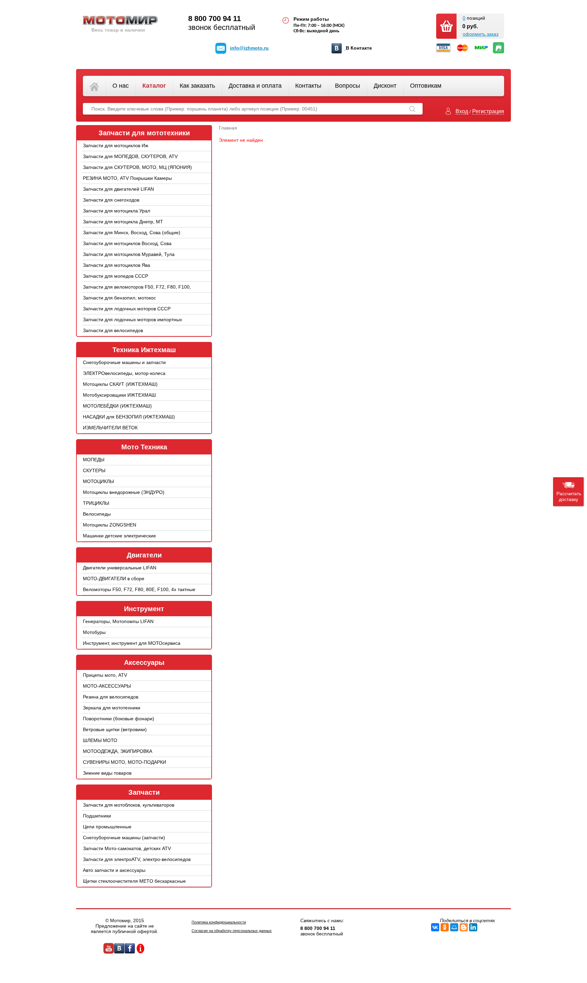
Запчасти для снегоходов (111, 200)
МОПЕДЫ (93, 459)
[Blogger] (464, 927)
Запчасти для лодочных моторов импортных (132, 319)
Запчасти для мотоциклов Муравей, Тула (129, 254)
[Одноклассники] (445, 927)
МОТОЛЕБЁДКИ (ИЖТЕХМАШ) (117, 406)
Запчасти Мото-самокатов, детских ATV (127, 848)
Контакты (308, 85)
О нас (120, 85)
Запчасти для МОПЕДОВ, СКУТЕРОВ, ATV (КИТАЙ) (130, 161)
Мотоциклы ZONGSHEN (109, 525)
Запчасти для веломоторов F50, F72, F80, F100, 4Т (137, 292)
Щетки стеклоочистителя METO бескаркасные (134, 881)
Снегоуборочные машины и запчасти (124, 362)
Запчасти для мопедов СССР (115, 276)
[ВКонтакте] (435, 927)
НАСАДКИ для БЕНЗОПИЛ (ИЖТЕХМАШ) (129, 416)
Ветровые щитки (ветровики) (115, 729)
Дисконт (385, 85)
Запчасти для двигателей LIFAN (118, 189)
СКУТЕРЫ (94, 470)
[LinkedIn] (473, 927)
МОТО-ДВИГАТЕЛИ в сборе (113, 578)
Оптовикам (425, 85)
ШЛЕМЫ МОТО (100, 740)
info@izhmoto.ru (249, 48)
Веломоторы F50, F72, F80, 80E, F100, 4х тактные (139, 589)
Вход (462, 111)
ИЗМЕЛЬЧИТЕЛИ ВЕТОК (110, 427)
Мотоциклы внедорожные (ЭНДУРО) (123, 492)
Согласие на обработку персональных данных (232, 931)
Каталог (154, 85)
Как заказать (197, 85)
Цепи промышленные (107, 826)
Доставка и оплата (255, 85)
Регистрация (488, 111)
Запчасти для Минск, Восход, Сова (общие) (131, 232)
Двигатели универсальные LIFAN (119, 567)
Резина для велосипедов (110, 697)
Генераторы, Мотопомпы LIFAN (118, 621)
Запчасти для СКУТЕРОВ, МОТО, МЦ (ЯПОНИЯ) (137, 167)
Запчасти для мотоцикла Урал (116, 210)
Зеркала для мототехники (111, 707)
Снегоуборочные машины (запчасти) (124, 837)
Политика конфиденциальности (219, 922)
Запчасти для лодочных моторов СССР (127, 308)
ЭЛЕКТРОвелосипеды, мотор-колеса (124, 373)
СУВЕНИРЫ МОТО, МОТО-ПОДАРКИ (124, 762)
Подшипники (97, 815)
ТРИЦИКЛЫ (96, 503)
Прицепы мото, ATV (105, 675)
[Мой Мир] (454, 927)
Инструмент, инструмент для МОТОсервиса (131, 643)
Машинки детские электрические (119, 535)
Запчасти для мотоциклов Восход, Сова (127, 243)
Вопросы (347, 85)
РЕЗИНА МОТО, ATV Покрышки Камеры (127, 178)
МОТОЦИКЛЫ (98, 481)
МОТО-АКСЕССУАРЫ (107, 686)
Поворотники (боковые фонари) (118, 718)
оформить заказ (480, 34)
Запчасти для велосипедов (113, 330)
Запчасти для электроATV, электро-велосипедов (137, 859)
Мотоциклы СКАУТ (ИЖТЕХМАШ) (120, 384)
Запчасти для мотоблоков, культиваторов (128, 805)
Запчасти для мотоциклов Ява (116, 265)
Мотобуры (94, 632)
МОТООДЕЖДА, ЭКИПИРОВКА (117, 751)
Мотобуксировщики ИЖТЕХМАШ (119, 395)
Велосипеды (97, 514)
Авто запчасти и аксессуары (114, 870)
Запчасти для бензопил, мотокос (119, 297)
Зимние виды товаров (107, 773)
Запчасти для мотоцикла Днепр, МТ (123, 221)
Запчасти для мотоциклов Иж (115, 145)
